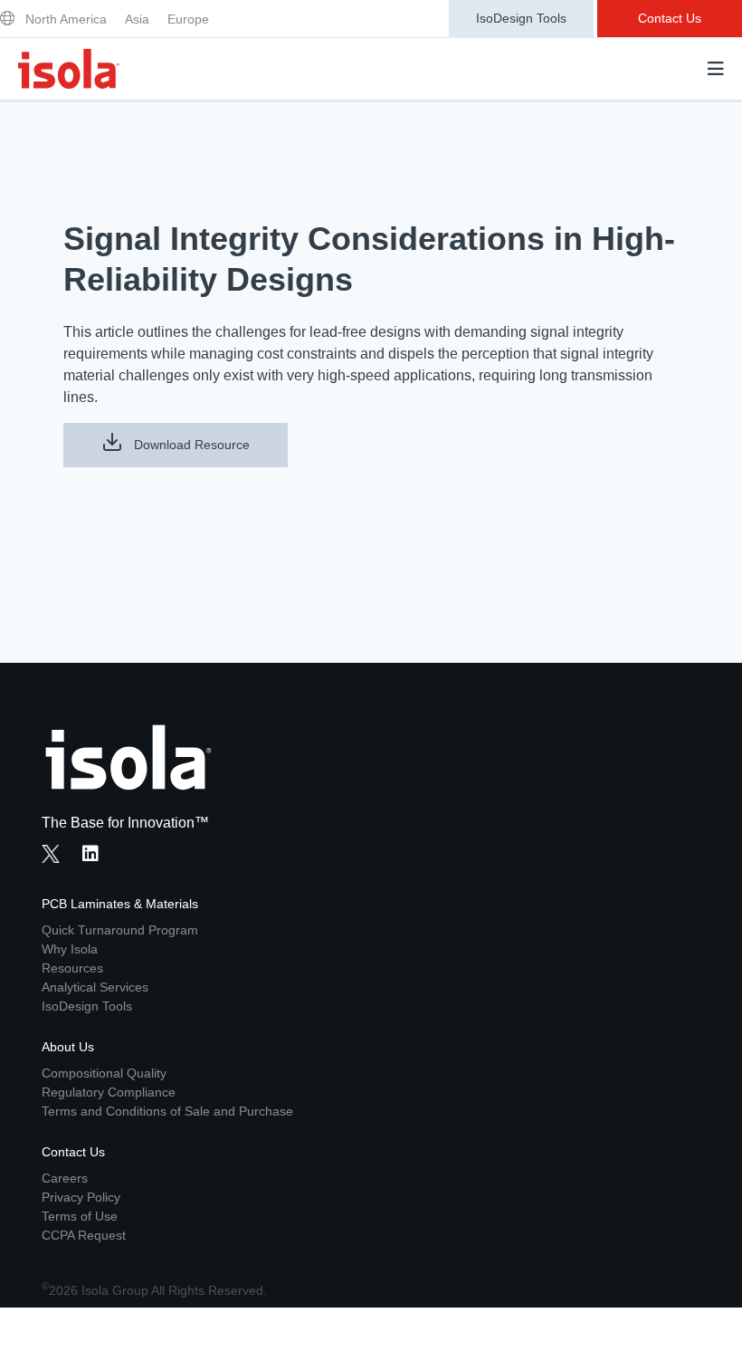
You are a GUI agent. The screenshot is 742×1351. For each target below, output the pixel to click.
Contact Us (669, 18)
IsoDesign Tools (521, 18)
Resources (72, 968)
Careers (65, 1178)
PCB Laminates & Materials (120, 903)
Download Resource (190, 444)
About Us (68, 1047)
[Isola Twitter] (51, 854)
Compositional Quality (104, 1073)
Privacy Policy (81, 1197)
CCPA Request (84, 1235)
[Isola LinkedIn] (95, 855)
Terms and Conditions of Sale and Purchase (167, 1111)
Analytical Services (95, 987)
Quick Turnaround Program (120, 930)
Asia (137, 19)
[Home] (68, 69)
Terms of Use (80, 1216)
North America (66, 19)
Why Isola (70, 949)
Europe (188, 19)
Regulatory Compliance (109, 1092)
